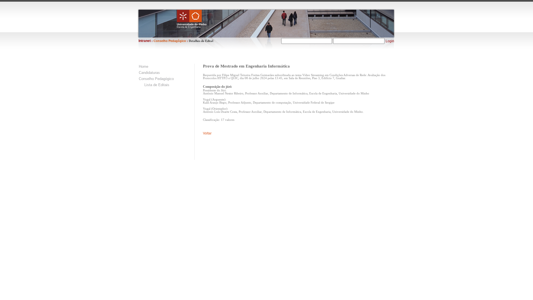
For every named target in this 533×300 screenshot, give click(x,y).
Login (390, 41)
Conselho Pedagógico (156, 79)
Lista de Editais (156, 85)
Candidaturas (149, 73)
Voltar (207, 133)
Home (143, 66)
